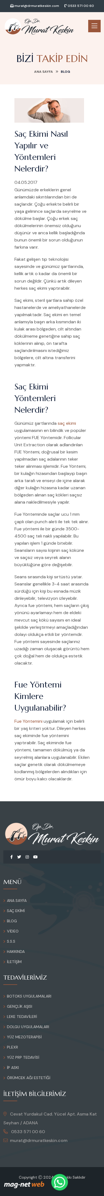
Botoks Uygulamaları (29, 996)
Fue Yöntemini (28, 721)
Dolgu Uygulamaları (28, 1027)
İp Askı (13, 1067)
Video (13, 931)
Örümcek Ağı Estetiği (28, 1078)
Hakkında (16, 951)
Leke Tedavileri (22, 1016)
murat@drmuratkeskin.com (36, 6)
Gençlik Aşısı (19, 1006)
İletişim (14, 962)
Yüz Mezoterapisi (24, 1037)
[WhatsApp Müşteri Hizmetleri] (59, 1182)
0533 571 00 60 (80, 6)
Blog (12, 921)
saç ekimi (67, 423)
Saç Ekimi (16, 911)
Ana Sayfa (43, 71)
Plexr (12, 1047)
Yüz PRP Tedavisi (23, 1057)
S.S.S (11, 941)
